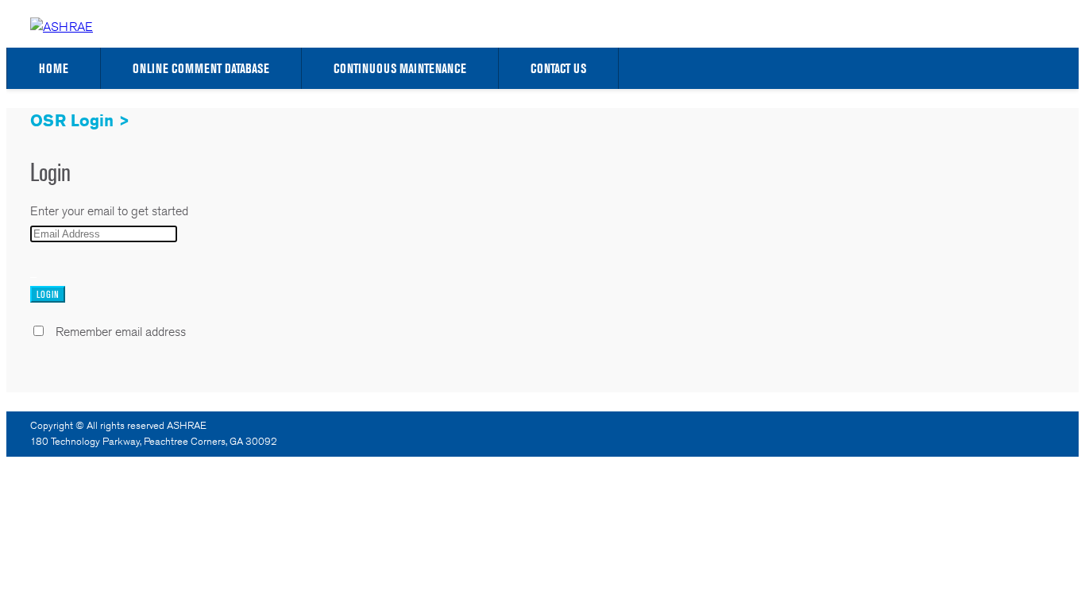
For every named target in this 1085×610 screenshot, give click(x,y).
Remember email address (121, 331)
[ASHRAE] (61, 26)
